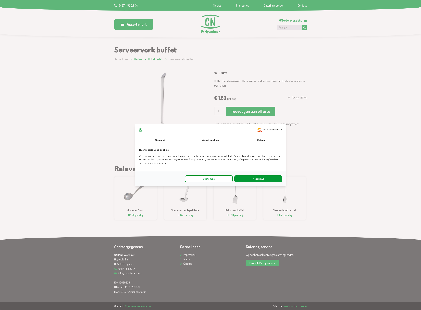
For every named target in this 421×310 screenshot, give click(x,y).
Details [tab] (261, 140)
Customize (209, 178)
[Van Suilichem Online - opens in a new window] (270, 130)
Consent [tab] (160, 140)
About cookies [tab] (210, 140)
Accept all (258, 178)
